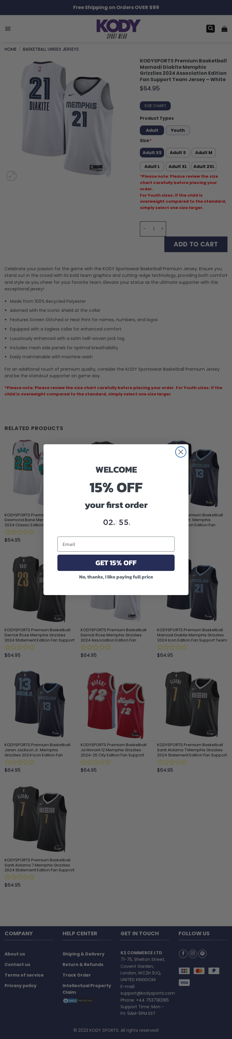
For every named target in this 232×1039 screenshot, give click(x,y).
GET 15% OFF (116, 562)
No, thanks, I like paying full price (116, 576)
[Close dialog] (181, 452)
